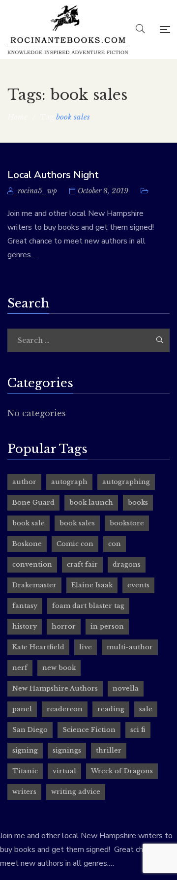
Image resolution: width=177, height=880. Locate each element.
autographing (126, 482)
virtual (64, 771)
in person (107, 626)
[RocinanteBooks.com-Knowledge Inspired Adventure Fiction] (67, 29)
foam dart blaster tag (88, 606)
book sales (77, 523)
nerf (20, 668)
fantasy (24, 606)
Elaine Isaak (92, 585)
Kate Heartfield (38, 647)
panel (22, 709)
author (24, 482)
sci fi (138, 730)
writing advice (75, 792)
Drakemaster (34, 585)
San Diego (30, 730)
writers (24, 792)
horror (64, 626)
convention (32, 564)
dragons (127, 564)
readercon (65, 709)
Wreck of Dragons (122, 771)
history (24, 626)
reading (110, 709)
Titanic (25, 771)
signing (25, 750)
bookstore (127, 523)
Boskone (27, 544)
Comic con (75, 544)
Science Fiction (89, 730)
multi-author (130, 647)
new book (59, 668)
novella (126, 688)
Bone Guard (33, 502)
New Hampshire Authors (55, 688)
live (85, 647)
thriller (108, 750)
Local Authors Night (53, 175)
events (138, 585)
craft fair (82, 564)
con (114, 544)
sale (145, 709)
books (138, 502)
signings (67, 750)
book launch (91, 502)
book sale (28, 523)
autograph (69, 482)
